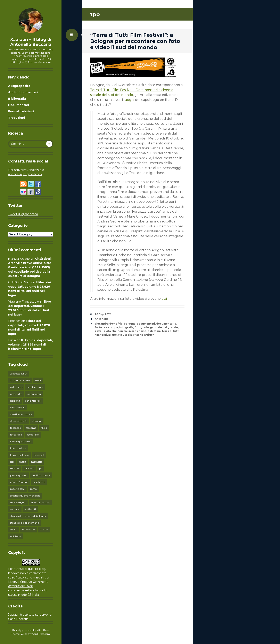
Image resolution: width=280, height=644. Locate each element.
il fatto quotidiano (20, 441)
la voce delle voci (19, 454)
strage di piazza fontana (24, 522)
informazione (18, 448)
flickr (44, 427)
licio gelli (39, 454)
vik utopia (125, 334)
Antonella (101, 318)
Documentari (18, 105)
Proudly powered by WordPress (30, 630)
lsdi (12, 461)
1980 (38, 380)
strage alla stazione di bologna (28, 515)
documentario (18, 421)
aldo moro (16, 387)
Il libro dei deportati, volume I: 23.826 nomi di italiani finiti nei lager (30, 344)
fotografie (33, 434)
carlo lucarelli (33, 400)
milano (14, 468)
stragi (13, 529)
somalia (14, 509)
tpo (114, 334)
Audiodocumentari (23, 92)
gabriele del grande (164, 327)
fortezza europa (106, 327)
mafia (22, 461)
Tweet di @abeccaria (23, 214)
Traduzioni (16, 118)
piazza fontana (19, 482)
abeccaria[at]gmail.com (25, 174)
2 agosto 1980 (18, 373)
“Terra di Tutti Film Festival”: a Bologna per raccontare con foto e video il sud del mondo (135, 41)
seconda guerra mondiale (25, 495)
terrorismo (28, 529)
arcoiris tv (16, 393)
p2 (40, 468)
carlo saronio (17, 407)
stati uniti (30, 509)
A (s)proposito (19, 86)
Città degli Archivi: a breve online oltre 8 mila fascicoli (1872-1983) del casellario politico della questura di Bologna (29, 267)
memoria (36, 461)
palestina (154, 331)
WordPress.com (40, 633)
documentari (146, 323)
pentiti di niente (41, 475)
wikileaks (15, 536)
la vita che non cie (115, 331)
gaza (98, 331)
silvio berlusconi (40, 502)
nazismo (29, 468)
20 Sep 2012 (103, 314)
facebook (15, 427)
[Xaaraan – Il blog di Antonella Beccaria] (30, 20)
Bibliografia (17, 98)
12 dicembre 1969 (20, 380)
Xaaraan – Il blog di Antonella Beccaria (30, 42)
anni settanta (35, 387)
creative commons (21, 414)
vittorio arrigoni (144, 334)
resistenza (39, 482)
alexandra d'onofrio (109, 323)
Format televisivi (21, 111)
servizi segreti (18, 502)
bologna (15, 400)
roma (33, 488)
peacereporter (18, 475)
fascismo (31, 427)
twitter (44, 529)
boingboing (34, 393)
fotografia (16, 434)
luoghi (129, 100)
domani (36, 421)
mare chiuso (137, 331)
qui (164, 299)
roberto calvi (17, 488)
